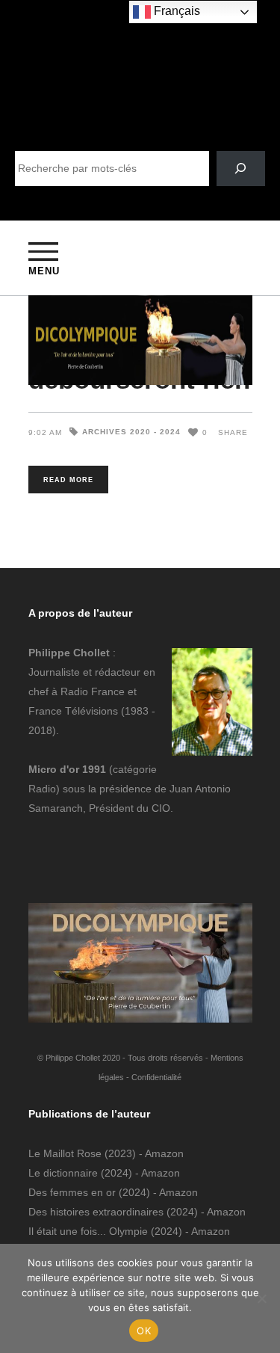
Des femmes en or (72, 1192)
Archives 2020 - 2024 (131, 432)
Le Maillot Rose (66, 1153)
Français (175, 10)
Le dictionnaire (63, 1173)
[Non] (261, 1298)
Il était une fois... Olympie (88, 1231)
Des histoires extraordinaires (96, 1212)
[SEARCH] (241, 168)
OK (144, 1331)
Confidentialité (156, 1077)
